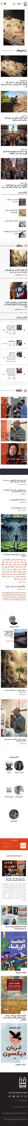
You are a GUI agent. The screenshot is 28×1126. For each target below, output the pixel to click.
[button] (26, 564)
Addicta (17, 1100)
